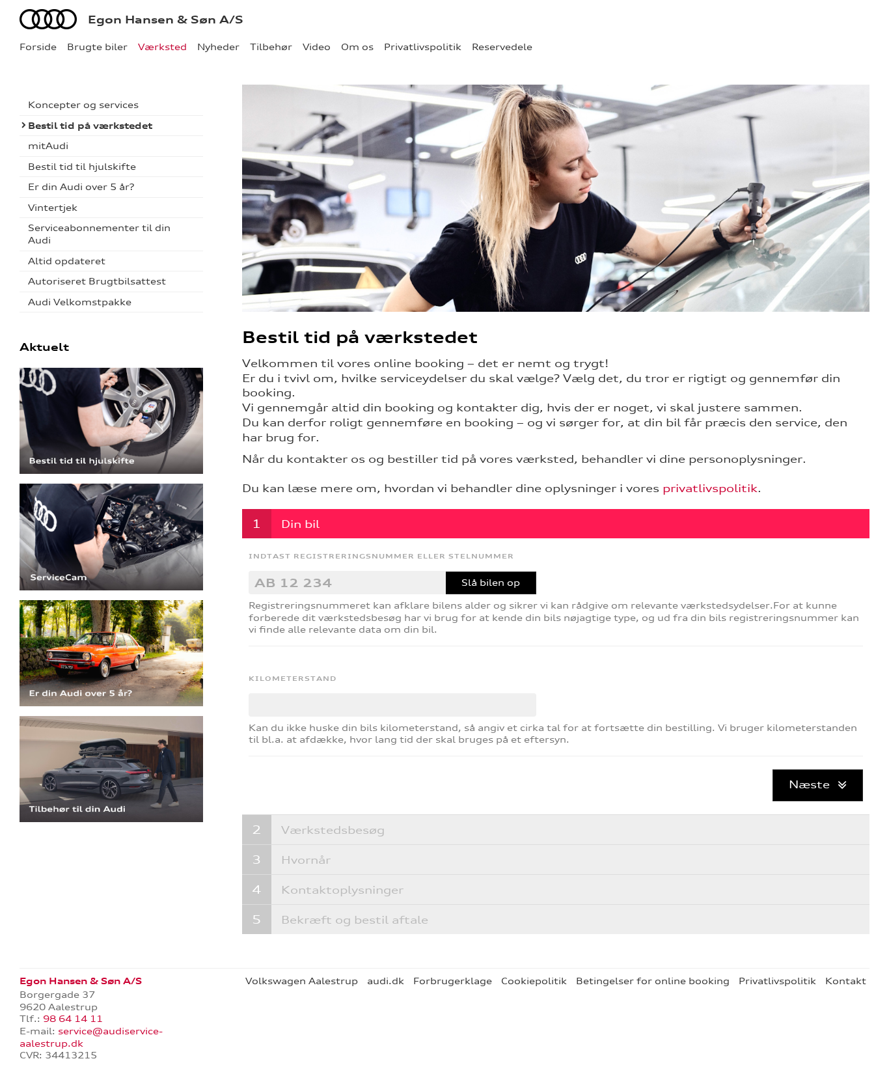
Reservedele (502, 47)
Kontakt (845, 981)
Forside (38, 47)
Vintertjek (52, 207)
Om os (357, 47)
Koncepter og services (83, 105)
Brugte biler (97, 47)
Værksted (162, 47)
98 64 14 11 (73, 1018)
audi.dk (385, 981)
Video (317, 47)
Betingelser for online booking (653, 981)
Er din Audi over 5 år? (81, 187)
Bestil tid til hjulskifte (82, 166)
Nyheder (218, 47)
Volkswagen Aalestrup (301, 981)
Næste (811, 784)
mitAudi (48, 146)
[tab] (556, 523)
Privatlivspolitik (422, 47)
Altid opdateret (66, 261)
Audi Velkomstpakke (79, 302)
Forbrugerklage (452, 981)
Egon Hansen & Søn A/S (165, 19)
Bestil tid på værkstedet (90, 125)
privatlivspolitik (710, 488)
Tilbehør (271, 47)
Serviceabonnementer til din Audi (99, 234)
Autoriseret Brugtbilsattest (97, 281)
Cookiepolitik (534, 981)
